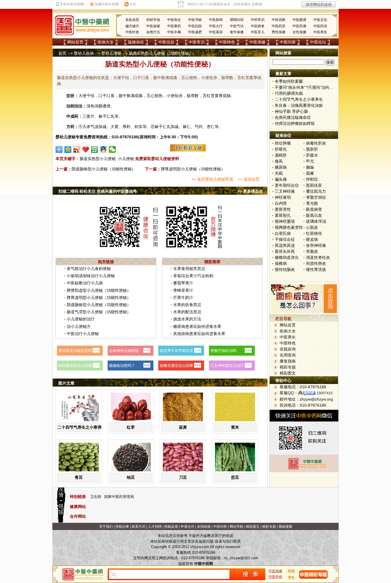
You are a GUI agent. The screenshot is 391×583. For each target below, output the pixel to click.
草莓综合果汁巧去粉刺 (193, 275)
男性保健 (278, 32)
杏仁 (211, 126)
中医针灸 (132, 32)
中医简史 (174, 20)
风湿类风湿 (285, 245)
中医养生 (320, 32)
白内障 (281, 203)
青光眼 (312, 203)
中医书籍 (195, 20)
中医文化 (320, 20)
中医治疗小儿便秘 (83, 333)
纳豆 (131, 477)
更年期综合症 (287, 185)
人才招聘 (155, 527)
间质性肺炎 (316, 263)
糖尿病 (281, 167)
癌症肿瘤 (283, 143)
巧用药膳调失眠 (289, 93)
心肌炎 (312, 227)
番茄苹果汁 (183, 283)
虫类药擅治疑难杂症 (293, 117)
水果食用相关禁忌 (189, 268)
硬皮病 (312, 239)
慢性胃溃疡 (316, 269)
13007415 (325, 393)
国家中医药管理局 (119, 497)
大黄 (114, 126)
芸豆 (235, 477)
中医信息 (166, 42)
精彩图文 (288, 373)
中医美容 (216, 32)
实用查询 (288, 355)
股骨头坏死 (285, 251)
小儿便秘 (126, 158)
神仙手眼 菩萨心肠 (291, 111)
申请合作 (187, 527)
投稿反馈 (171, 527)
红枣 (131, 427)
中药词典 (278, 20)
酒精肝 (281, 155)
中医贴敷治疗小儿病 (85, 283)
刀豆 (183, 477)
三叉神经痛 (285, 191)
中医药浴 (320, 26)
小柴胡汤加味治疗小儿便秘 (91, 275)
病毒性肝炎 (316, 143)
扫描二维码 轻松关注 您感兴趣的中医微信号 (97, 191)
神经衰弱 (283, 197)
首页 (62, 53)
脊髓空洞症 (316, 197)
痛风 (279, 161)
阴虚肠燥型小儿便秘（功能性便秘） (104, 169)
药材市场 (153, 20)
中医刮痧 (195, 26)
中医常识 (197, 42)
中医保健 (257, 42)
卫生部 (95, 497)
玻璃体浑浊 (316, 221)
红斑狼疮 (314, 233)
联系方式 (138, 527)
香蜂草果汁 (183, 290)
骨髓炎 (312, 251)
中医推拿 (257, 26)
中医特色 (227, 42)
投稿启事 (122, 527)
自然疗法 (153, 32)
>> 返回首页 (249, 179)
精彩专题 (288, 367)
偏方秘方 (132, 26)
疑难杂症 (136, 42)
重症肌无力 (316, 191)
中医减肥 (195, 32)
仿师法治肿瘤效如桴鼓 (295, 123)
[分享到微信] (112, 149)
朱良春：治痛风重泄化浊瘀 (299, 105)
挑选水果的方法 (187, 319)
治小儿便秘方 (79, 326)
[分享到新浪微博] (76, 149)
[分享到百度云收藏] (85, 149)
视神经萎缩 (285, 221)
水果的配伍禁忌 (187, 312)
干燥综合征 (285, 239)
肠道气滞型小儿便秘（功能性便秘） (99, 312)
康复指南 (288, 361)
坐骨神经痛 (316, 245)
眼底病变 (314, 209)
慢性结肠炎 (285, 269)
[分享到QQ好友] (103, 149)
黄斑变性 (283, 209)
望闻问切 (237, 20)
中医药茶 (278, 26)
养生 (291, 577)
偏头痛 (281, 179)
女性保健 (299, 32)
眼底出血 (314, 215)
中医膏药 (174, 26)
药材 (291, 571)
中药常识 (257, 20)
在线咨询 (288, 349)
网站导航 (236, 527)
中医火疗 (216, 26)
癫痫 (310, 167)
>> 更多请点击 (250, 191)
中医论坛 (318, 42)
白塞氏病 (283, 233)
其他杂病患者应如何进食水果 (199, 333)
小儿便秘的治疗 (81, 319)
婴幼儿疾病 (84, 53)
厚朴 (127, 126)
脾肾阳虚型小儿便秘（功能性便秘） (99, 290)
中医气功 (237, 26)
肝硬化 (281, 149)
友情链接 (204, 527)
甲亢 (310, 161)
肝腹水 (312, 155)
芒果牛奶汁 (183, 297)
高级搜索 (285, 527)
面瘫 (310, 173)
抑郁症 (312, 179)
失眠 (279, 173)
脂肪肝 (312, 149)
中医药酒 (299, 26)
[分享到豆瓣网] (94, 149)
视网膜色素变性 (289, 227)
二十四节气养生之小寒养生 (82, 427)
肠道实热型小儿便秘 (98, 158)
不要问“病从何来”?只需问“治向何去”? (308, 87)
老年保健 (237, 32)
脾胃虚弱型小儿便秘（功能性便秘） (193, 169)
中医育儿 (257, 32)
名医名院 (132, 20)
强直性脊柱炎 (318, 257)
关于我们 (106, 527)
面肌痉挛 (314, 185)
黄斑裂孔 (283, 215)
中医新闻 (216, 20)
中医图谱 (299, 20)
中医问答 (288, 42)
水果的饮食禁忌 (187, 304)
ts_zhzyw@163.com (241, 558)
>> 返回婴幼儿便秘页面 (212, 179)
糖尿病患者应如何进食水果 (197, 326)
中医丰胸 (174, 32)
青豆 (79, 477)
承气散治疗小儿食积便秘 (89, 268)
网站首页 (75, 42)
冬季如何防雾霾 (289, 81)
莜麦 (183, 427)
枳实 (139, 126)
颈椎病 (281, 263)
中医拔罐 (153, 26)
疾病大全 (106, 42)
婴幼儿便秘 (111, 53)
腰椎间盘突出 (287, 257)
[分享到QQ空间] (68, 149)
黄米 (235, 427)
